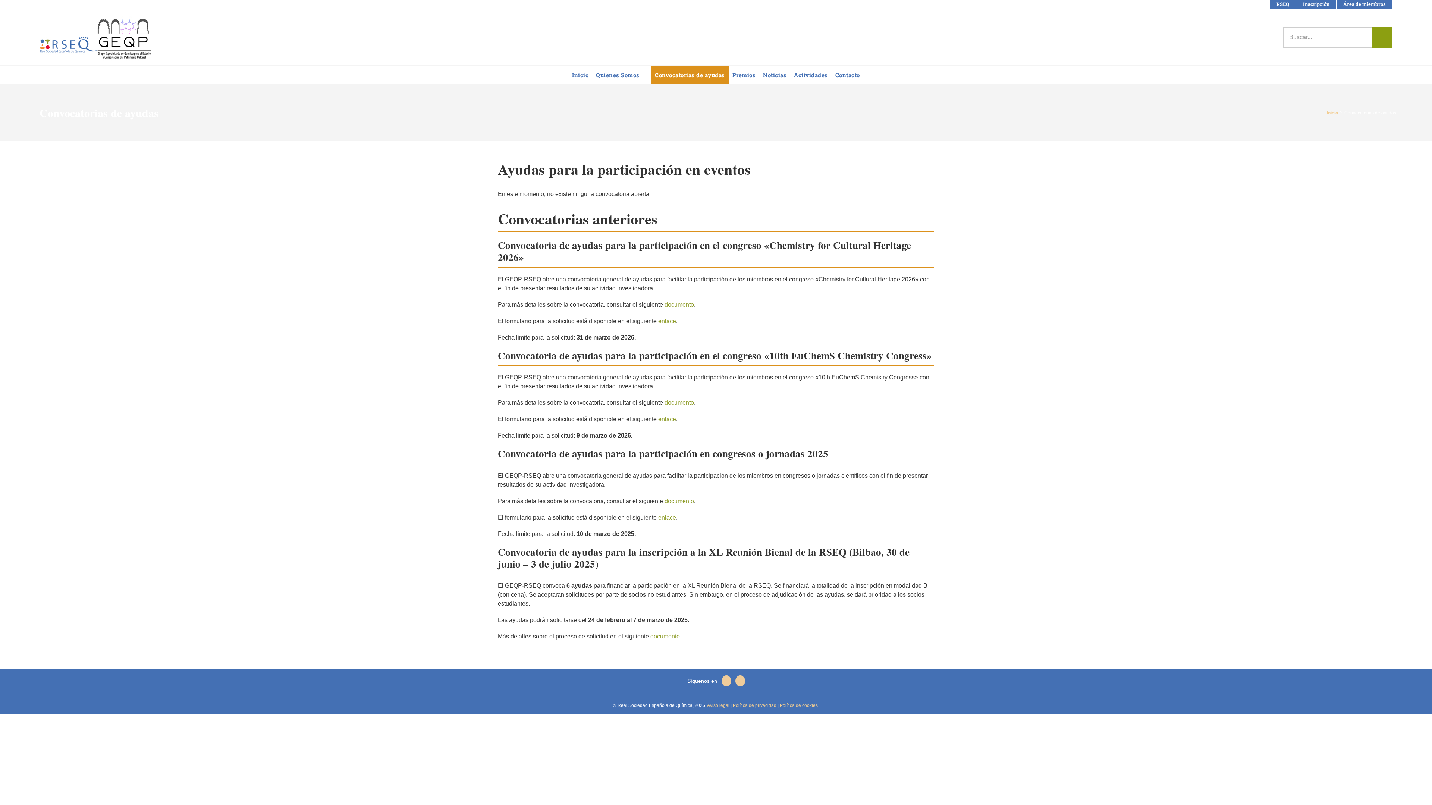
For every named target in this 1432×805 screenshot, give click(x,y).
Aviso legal (718, 705)
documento (679, 305)
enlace (667, 321)
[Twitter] (740, 680)
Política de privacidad (754, 705)
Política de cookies (798, 705)
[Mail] (726, 680)
